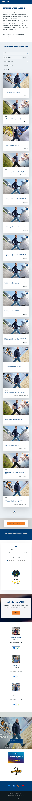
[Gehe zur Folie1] (8, 560)
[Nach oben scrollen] (5, 2)
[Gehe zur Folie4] (13, 560)
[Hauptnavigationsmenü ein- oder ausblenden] (30, 1)
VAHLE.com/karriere (8, 36)
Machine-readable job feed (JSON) (16, 795)
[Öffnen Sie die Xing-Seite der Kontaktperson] (18, 648)
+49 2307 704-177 (17, 643)
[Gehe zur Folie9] (22, 560)
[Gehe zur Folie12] (26, 747)
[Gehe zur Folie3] (11, 560)
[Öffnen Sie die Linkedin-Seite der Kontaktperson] (14, 648)
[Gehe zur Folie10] (24, 560)
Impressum (11, 793)
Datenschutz (19, 793)
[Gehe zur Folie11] (24, 747)
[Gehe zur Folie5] (15, 560)
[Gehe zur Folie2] (9, 560)
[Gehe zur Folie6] (17, 560)
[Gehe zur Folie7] (19, 560)
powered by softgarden (16, 798)
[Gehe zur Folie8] (21, 560)
